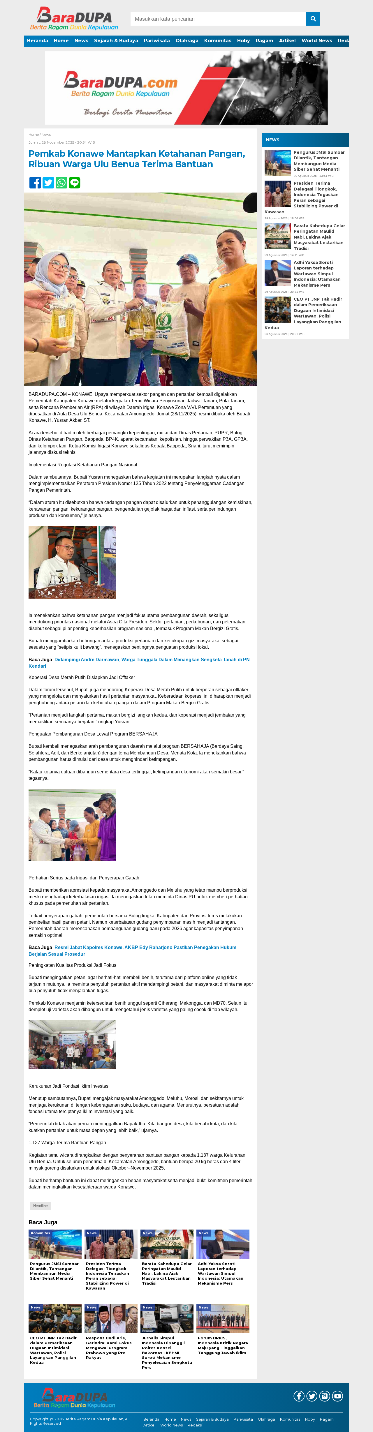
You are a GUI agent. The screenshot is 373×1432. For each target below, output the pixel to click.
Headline (40, 1206)
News (81, 40)
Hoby (243, 40)
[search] (313, 19)
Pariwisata (157, 40)
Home (61, 40)
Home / (35, 134)
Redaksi (348, 40)
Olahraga (187, 40)
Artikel (287, 40)
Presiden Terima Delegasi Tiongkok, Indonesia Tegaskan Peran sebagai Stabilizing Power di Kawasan (302, 197)
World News (317, 40)
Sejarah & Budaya (116, 40)
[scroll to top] (355, 1423)
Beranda (37, 40)
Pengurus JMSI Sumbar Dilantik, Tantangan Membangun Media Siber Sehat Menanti (319, 161)
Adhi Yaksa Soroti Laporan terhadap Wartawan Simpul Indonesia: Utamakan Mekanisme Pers (317, 274)
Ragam (264, 40)
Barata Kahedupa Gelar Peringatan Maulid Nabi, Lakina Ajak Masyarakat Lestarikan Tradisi (319, 237)
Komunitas (217, 40)
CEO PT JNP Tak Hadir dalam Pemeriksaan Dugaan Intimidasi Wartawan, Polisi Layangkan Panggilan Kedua (303, 313)
